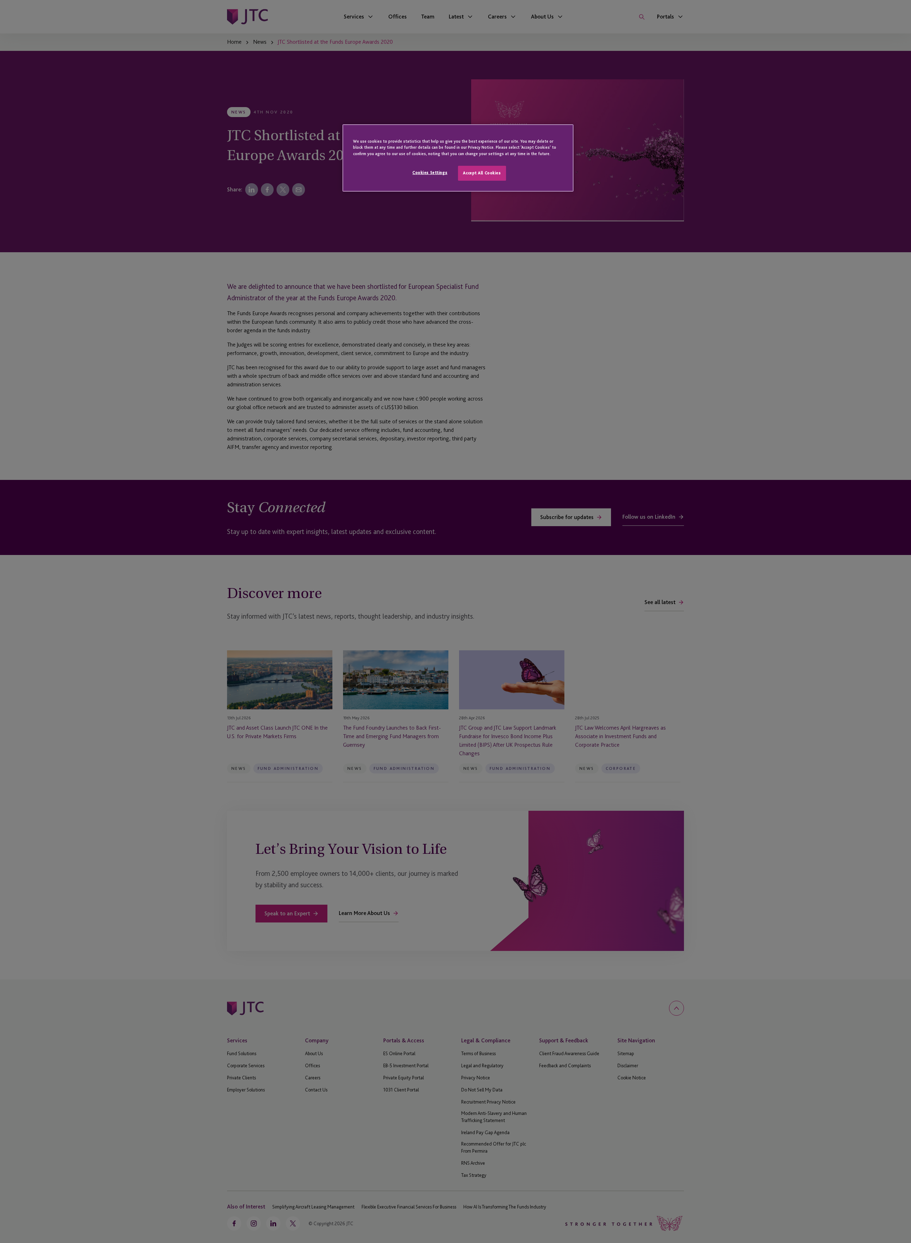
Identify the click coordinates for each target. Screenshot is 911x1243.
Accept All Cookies (482, 172)
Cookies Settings (429, 172)
